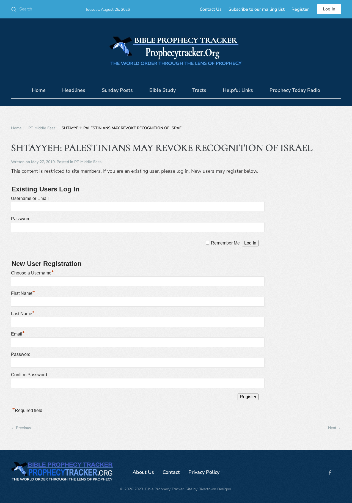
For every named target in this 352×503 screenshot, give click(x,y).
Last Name (23, 313)
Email (18, 334)
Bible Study (162, 90)
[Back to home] (176, 50)
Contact (171, 472)
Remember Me (225, 243)
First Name (23, 293)
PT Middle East (87, 161)
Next (332, 427)
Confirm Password (29, 374)
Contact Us (211, 9)
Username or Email (30, 198)
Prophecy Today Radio (295, 90)
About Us (143, 472)
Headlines (73, 90)
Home (39, 90)
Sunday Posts (117, 90)
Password (21, 218)
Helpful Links (238, 90)
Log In (329, 9)
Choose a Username (32, 273)
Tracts (199, 90)
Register (300, 9)
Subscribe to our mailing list (257, 9)
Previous (23, 427)
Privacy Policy (203, 472)
